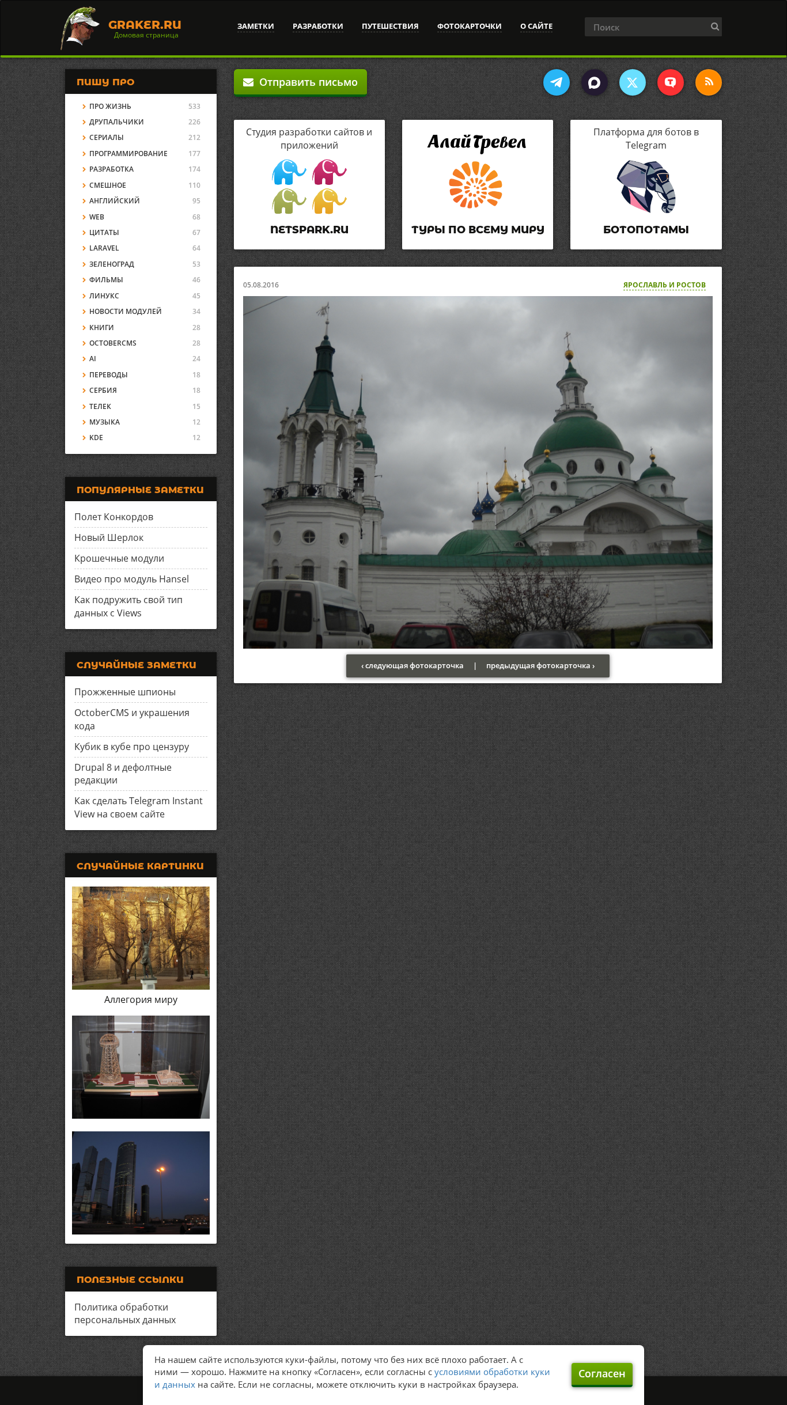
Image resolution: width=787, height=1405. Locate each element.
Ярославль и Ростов (664, 285)
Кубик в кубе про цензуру (131, 746)
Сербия (103, 390)
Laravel (104, 248)
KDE (96, 437)
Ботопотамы (646, 230)
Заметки (255, 26)
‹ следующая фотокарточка (412, 665)
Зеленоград (111, 264)
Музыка (104, 422)
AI (92, 358)
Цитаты (104, 232)
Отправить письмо (305, 82)
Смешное (107, 185)
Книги (101, 327)
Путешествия (390, 26)
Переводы (108, 375)
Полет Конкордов (113, 516)
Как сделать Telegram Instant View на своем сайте (138, 807)
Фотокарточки (469, 26)
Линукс (104, 296)
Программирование (128, 153)
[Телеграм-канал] (556, 82)
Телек (100, 406)
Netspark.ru (309, 230)
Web (96, 217)
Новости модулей (125, 311)
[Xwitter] (632, 82)
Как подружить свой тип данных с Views (128, 606)
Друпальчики (116, 122)
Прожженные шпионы (125, 692)
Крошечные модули (119, 558)
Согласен (602, 1373)
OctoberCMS (113, 343)
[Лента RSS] (708, 82)
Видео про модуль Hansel (131, 579)
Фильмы (106, 280)
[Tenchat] (670, 82)
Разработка (111, 169)
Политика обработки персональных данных (125, 1314)
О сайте (536, 26)
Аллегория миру (140, 999)
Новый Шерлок (108, 537)
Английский (114, 201)
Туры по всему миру (477, 230)
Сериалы (106, 137)
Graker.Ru (144, 25)
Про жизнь (110, 106)
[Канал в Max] (594, 82)
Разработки (318, 26)
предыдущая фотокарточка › (540, 665)
